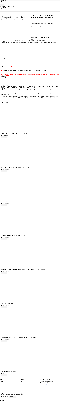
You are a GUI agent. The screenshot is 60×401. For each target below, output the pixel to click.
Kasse (22, 385)
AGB (2, 381)
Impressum (3, 385)
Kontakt (2, 383)
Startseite (22, 381)
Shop (22, 383)
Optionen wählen (12, 396)
